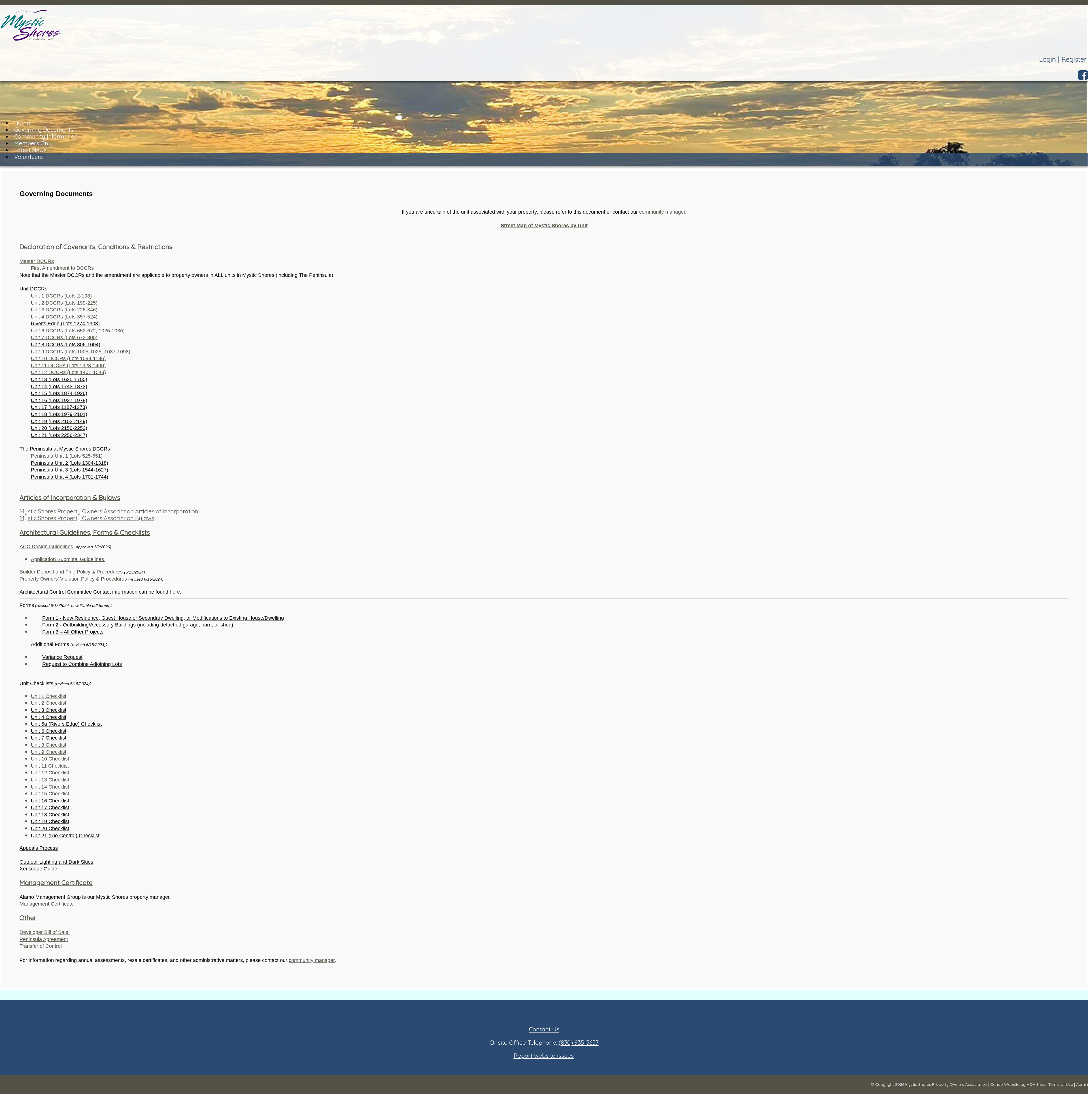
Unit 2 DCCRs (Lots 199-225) (64, 303)
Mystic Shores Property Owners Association (946, 1084)
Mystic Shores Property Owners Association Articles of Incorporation (109, 511)
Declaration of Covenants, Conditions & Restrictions (96, 247)
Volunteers (28, 156)
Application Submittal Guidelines (68, 559)
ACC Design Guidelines (46, 546)
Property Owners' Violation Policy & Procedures (73, 579)
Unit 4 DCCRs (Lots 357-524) (64, 317)
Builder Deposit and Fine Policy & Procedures (71, 572)
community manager (662, 212)
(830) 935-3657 (579, 1042)
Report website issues (544, 1055)
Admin (1082, 1084)
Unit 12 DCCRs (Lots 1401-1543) (68, 372)
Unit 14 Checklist (50, 787)
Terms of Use (1060, 1084)
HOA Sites (1036, 1084)
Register (1074, 59)
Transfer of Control (41, 946)
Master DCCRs (37, 261)
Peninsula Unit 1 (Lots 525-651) (67, 456)
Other (28, 918)
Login (1047, 59)
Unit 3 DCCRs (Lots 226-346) (64, 310)
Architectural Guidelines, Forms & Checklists (85, 532)
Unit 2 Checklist (48, 703)
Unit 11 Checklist (50, 766)
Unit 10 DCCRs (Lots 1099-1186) (68, 358)
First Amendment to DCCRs (62, 268)
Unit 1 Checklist (48, 696)
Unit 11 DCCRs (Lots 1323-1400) (68, 365)
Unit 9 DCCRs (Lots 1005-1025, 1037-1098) (80, 351)
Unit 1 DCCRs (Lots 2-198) (61, 296)
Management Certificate (56, 882)
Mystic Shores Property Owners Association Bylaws (87, 518)
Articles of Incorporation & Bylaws (70, 497)
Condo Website (1004, 1084)
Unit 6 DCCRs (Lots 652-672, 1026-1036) (78, 330)
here (175, 592)
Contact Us (544, 1029)
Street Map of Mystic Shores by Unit (544, 225)
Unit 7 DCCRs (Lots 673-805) (64, 337)
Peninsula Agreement (44, 939)
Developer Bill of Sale (45, 932)
